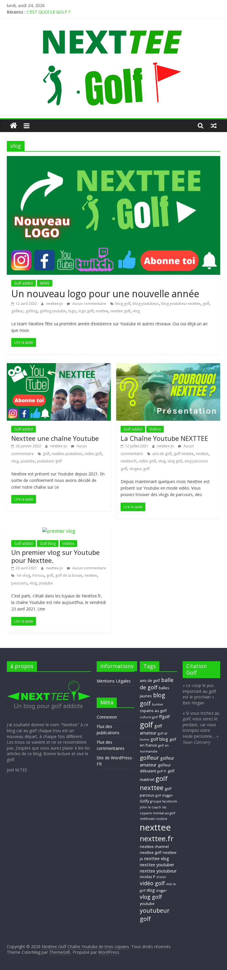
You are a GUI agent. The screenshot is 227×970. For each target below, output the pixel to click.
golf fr (161, 771)
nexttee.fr (129, 461)
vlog (136, 310)
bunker (157, 704)
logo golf (85, 310)
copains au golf (153, 710)
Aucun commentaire (89, 303)
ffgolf (164, 716)
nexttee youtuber (157, 864)
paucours (19, 583)
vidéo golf (93, 453)
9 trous (38, 575)
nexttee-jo (55, 303)
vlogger (161, 890)
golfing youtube (53, 310)
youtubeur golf (49, 461)
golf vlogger (164, 795)
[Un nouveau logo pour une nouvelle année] (113, 159)
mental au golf (164, 813)
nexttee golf (120, 310)
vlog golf (175, 461)
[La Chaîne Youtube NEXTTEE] (168, 366)
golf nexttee (184, 453)
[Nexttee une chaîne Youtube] (59, 366)
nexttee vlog (156, 858)
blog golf (122, 303)
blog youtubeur (146, 303)
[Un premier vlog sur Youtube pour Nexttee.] (58, 531)
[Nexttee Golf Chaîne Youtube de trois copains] (13, 125)
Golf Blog (48, 543)
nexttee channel (154, 846)
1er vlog (23, 575)
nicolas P (147, 876)
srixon (161, 877)
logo (72, 310)
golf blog (159, 739)
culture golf (149, 717)
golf (206, 303)
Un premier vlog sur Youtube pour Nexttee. (55, 556)
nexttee (102, 310)
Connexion (107, 717)
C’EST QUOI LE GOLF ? (48, 12)
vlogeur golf (139, 468)
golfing (31, 310)
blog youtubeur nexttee (180, 303)
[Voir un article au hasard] (213, 125)
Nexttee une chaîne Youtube (55, 438)
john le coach (150, 807)
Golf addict (23, 283)
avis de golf (161, 453)
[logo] (49, 679)
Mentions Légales (114, 681)
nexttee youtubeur (67, 453)
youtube (28, 461)
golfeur (17, 310)
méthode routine (153, 819)
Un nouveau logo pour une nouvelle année (105, 293)
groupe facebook (163, 801)
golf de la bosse (68, 575)
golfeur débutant (155, 768)
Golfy (144, 801)
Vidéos (155, 429)
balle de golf (157, 683)
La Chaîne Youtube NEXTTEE (164, 438)
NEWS (44, 283)
